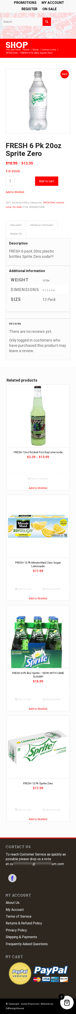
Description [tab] (16, 225)
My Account (15, 910)
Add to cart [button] (24, 589)
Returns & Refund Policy (24, 923)
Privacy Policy (16, 930)
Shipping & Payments (21, 937)
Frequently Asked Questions (27, 944)
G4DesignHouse (15, 1008)
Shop (17, 45)
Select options (39, 478)
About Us (12, 903)
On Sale (49, 9)
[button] (15, 192)
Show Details (53, 589)
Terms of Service (18, 916)
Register (29, 9)
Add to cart (46, 181)
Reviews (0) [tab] (16, 233)
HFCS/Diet (49, 202)
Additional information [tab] (41, 225)
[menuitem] (25, 3)
